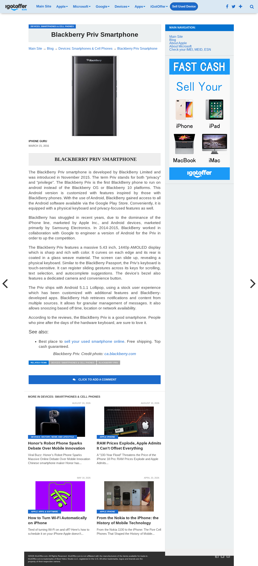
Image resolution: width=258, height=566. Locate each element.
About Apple (178, 43)
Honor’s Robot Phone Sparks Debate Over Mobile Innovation (56, 445)
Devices (121, 6)
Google (101, 6)
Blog (172, 40)
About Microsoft (180, 46)
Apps (139, 6)
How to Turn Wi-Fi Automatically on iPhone (57, 520)
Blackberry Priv (108, 363)
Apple (61, 6)
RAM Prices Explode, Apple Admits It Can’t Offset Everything (129, 445)
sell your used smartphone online (94, 341)
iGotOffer (157, 6)
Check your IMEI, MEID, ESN (190, 49)
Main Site (43, 6)
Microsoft (80, 6)
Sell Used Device (184, 6)
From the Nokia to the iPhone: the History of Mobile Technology (128, 520)
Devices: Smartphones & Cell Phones (72, 363)
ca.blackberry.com (120, 354)
